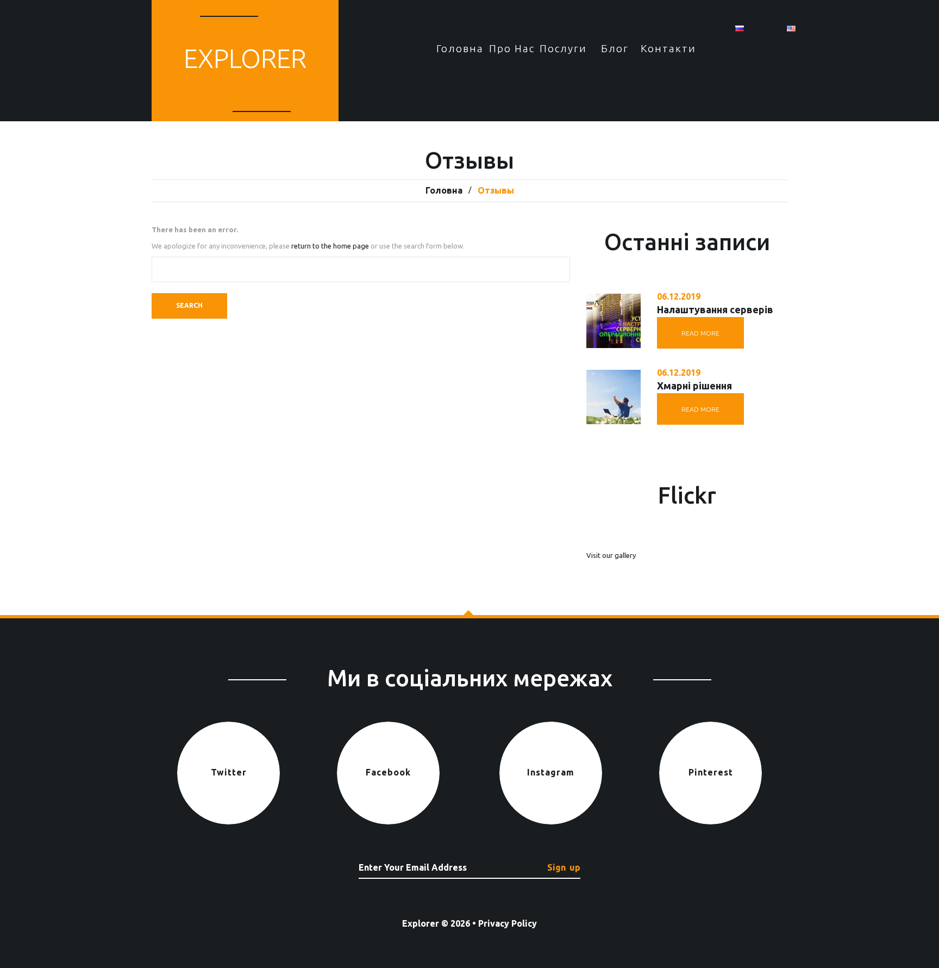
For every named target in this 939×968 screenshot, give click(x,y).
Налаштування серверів (715, 309)
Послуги (563, 48)
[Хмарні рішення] (613, 397)
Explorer (245, 58)
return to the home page (330, 246)
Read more (700, 333)
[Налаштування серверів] (613, 321)
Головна (460, 48)
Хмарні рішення (694, 385)
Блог (615, 48)
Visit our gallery (611, 555)
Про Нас (512, 48)
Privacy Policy (507, 923)
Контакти (666, 48)
